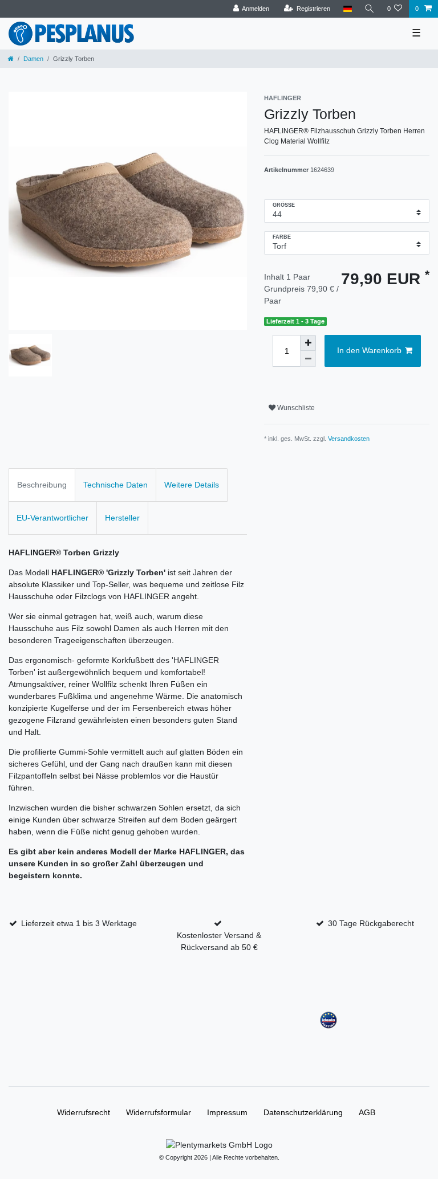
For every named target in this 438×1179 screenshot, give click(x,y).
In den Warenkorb (369, 350)
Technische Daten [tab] (115, 484)
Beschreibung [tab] (42, 484)
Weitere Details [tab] (191, 484)
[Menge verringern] (308, 359)
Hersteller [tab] (122, 517)
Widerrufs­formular (158, 1112)
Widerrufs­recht (83, 1112)
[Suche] (369, 9)
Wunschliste (295, 408)
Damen (33, 58)
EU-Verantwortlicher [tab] (52, 517)
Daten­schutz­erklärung (303, 1112)
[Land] (347, 9)
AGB (367, 1112)
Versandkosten (349, 438)
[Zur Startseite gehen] (11, 58)
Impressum (227, 1112)
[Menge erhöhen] (308, 343)
